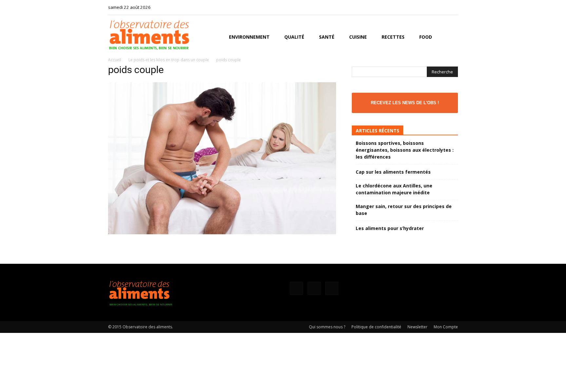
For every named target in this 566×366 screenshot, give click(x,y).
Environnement (249, 37)
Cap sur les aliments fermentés (393, 172)
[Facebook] (431, 7)
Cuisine (358, 37)
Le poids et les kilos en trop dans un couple (168, 60)
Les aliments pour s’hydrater (390, 228)
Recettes (393, 37)
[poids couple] (222, 232)
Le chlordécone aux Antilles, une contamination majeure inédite (394, 189)
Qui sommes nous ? (327, 327)
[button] (450, 37)
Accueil (114, 60)
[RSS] (442, 7)
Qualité (294, 37)
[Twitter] (453, 7)
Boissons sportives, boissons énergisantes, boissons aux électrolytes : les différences (405, 150)
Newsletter (417, 327)
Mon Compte (446, 327)
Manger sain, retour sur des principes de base (404, 209)
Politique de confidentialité (376, 327)
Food (425, 37)
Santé (326, 37)
